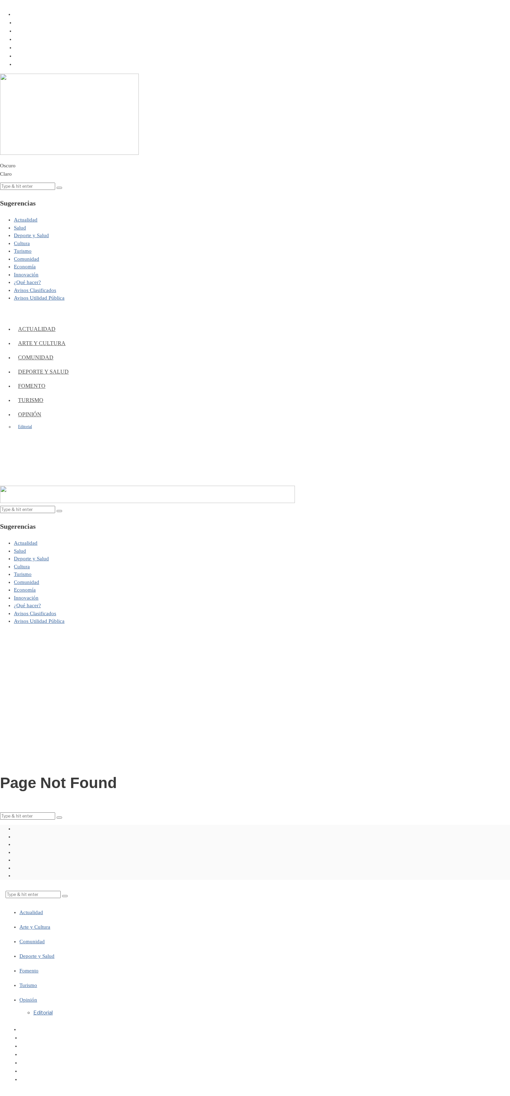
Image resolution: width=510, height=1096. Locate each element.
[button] (59, 188)
